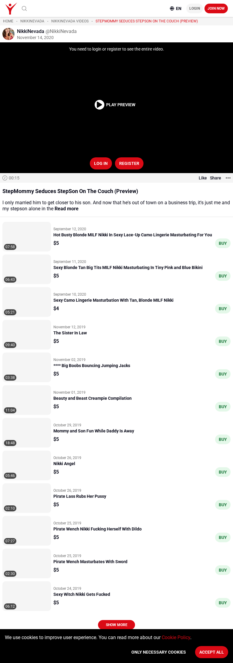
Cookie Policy (176, 637)
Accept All (211, 652)
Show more (116, 625)
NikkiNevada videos (70, 21)
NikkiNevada (32, 21)
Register (129, 163)
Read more (67, 209)
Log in (101, 163)
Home (8, 21)
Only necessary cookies (158, 652)
